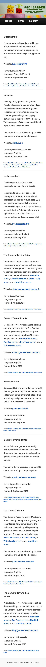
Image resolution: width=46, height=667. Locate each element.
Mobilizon (30, 372)
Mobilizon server (23, 282)
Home (9, 21)
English (27, 163)
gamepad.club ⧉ (20, 408)
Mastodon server (28, 338)
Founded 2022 (27, 244)
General (39, 244)
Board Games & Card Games (16, 84)
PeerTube (30, 309)
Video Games (36, 86)
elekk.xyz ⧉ (17, 143)
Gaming (10, 86)
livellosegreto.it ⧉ (20, 224)
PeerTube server (28, 342)
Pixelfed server (19, 279)
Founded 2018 (34, 163)
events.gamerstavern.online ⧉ (26, 352)
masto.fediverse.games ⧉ (24, 477)
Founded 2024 (17, 309)
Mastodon (16, 86)
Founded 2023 (17, 429)
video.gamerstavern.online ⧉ (26, 289)
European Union (17, 244)
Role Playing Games (26, 86)
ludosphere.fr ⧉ (19, 64)
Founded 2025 (17, 372)
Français (36, 84)
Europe (10, 244)
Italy (10, 246)
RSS (16, 663)
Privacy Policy (35, 663)
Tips (21, 21)
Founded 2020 (29, 84)
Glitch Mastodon (22, 165)
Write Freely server (12, 345)
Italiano (5, 246)
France (5, 86)
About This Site (24, 663)
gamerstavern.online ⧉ (23, 562)
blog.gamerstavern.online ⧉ (25, 630)
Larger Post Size (32, 165)
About (33, 21)
